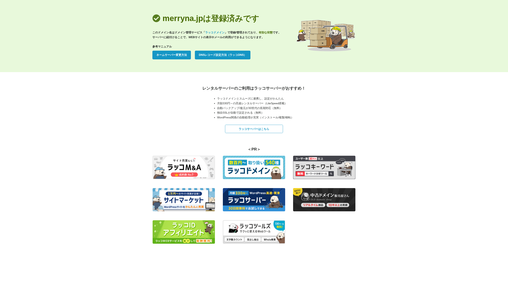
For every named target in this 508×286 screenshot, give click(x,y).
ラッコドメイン (215, 32)
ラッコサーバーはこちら (254, 128)
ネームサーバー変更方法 (171, 54)
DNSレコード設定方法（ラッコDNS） (222, 54)
